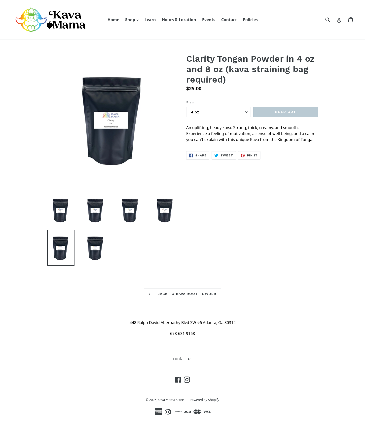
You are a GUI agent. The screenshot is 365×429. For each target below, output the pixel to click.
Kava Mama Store (171, 399)
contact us (182, 358)
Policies (250, 19)
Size (190, 102)
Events (208, 19)
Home (113, 19)
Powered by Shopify (204, 399)
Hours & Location (179, 19)
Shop (133, 19)
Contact (229, 19)
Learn (150, 19)
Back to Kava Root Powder (186, 294)
